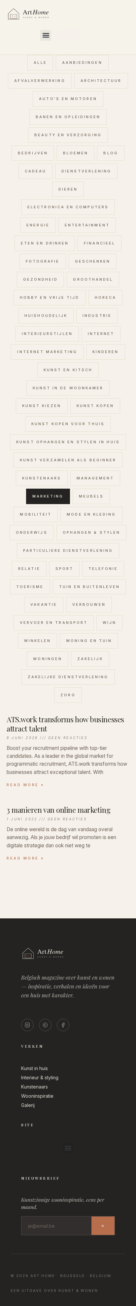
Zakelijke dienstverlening (68, 677)
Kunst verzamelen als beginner (68, 460)
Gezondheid (40, 279)
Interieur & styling (39, 1077)
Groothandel (93, 279)
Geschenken (93, 261)
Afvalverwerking (39, 80)
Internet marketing (47, 351)
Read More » (26, 784)
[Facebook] (63, 1025)
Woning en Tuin (89, 640)
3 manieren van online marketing (58, 810)
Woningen (47, 658)
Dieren (68, 189)
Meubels (91, 496)
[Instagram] (27, 1025)
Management (95, 478)
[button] (45, 35)
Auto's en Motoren (68, 98)
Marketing (48, 496)
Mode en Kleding (91, 514)
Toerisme (30, 586)
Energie (38, 225)
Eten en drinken (45, 243)
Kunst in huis (34, 1068)
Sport (64, 568)
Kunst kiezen (41, 405)
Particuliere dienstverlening (68, 550)
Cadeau (35, 171)
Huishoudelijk (45, 315)
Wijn (109, 622)
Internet (101, 333)
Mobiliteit (35, 514)
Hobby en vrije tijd (50, 297)
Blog (110, 153)
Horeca (105, 297)
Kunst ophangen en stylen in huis (68, 442)
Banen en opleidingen (68, 117)
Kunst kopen (95, 405)
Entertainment (87, 225)
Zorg (67, 695)
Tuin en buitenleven (89, 586)
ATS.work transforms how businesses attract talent (65, 723)
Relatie (29, 568)
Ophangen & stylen (91, 532)
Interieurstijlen (47, 333)
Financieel (99, 243)
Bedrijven (33, 153)
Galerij (28, 1105)
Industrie (97, 315)
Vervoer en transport (54, 622)
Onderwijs (32, 532)
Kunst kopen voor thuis (68, 424)
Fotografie (43, 261)
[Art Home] (40, 19)
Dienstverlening (86, 171)
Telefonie (103, 568)
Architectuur (101, 80)
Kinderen (105, 351)
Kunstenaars (41, 478)
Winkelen (37, 640)
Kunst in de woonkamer (68, 388)
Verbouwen (89, 604)
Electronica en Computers (68, 207)
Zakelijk (90, 658)
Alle (40, 62)
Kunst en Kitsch (68, 370)
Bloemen (75, 153)
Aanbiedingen (82, 62)
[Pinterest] (45, 1025)
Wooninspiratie (37, 1096)
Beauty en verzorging (68, 135)
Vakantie (43, 604)
